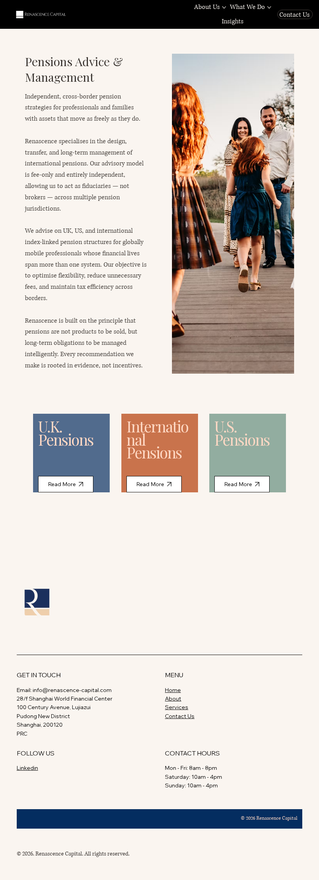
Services (176, 707)
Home (173, 690)
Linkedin (27, 767)
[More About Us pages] (224, 7)
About (173, 698)
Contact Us (180, 716)
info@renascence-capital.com (72, 690)
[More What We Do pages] (269, 7)
